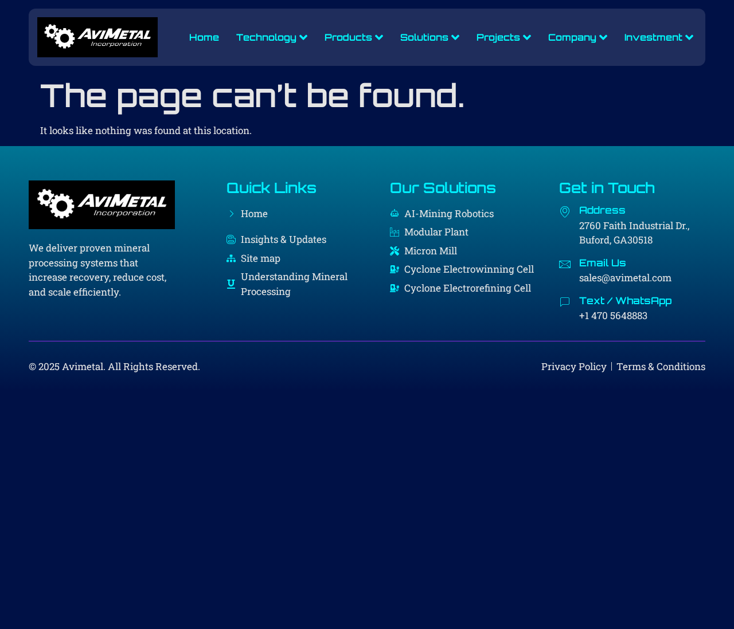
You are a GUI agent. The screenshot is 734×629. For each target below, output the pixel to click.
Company (572, 37)
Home (204, 37)
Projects (498, 37)
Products (348, 37)
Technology (266, 37)
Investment (653, 37)
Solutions (424, 37)
